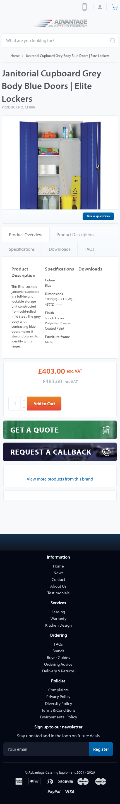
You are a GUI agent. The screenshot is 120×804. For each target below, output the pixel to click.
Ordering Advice (58, 664)
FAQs (89, 249)
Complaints (58, 689)
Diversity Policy (58, 703)
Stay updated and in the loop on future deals (58, 735)
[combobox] (60, 40)
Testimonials (58, 592)
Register (103, 749)
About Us (58, 586)
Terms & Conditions (58, 710)
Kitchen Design (58, 625)
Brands (58, 650)
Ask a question (98, 216)
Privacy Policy (58, 696)
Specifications (22, 249)
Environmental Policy (58, 717)
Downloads (59, 249)
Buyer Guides (58, 657)
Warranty (58, 618)
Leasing (58, 611)
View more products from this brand (60, 479)
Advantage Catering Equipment (52, 772)
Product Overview (25, 234)
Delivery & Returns (58, 670)
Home (15, 55)
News (58, 572)
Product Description (75, 234)
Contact (58, 579)
